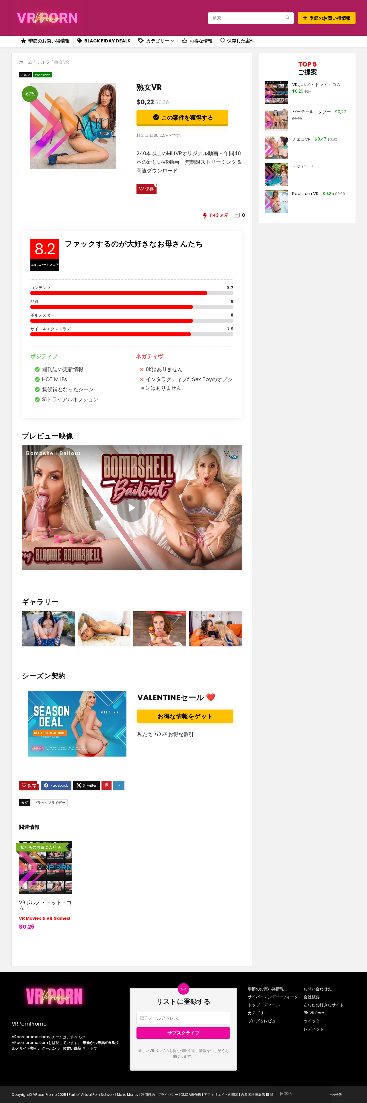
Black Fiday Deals (106, 41)
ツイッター (314, 1021)
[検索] (287, 18)
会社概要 (312, 997)
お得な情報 (200, 41)
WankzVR (42, 75)
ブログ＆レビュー (264, 1021)
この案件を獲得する (186, 118)
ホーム (26, 62)
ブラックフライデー (49, 802)
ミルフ (43, 62)
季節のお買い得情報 (330, 18)
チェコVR (301, 139)
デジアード (303, 166)
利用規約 (148, 1094)
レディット (314, 1029)
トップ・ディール (264, 1005)
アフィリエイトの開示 (221, 1094)
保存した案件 (240, 41)
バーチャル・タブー (311, 112)
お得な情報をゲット (185, 716)
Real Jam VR (305, 193)
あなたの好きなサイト (324, 1005)
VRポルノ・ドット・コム (45, 905)
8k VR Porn (314, 1013)
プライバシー (167, 1094)
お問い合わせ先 (318, 989)
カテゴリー (157, 41)
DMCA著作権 (191, 1094)
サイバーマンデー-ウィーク (273, 997)
